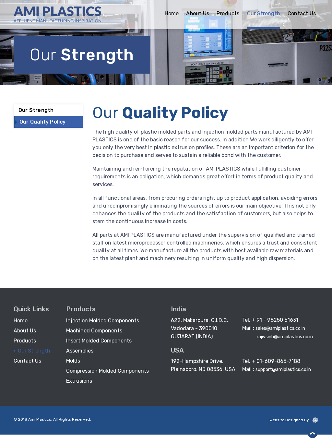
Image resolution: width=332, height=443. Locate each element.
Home (172, 13)
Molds (73, 361)
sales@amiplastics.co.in (280, 328)
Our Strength (263, 13)
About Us (197, 13)
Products (228, 13)
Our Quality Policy (42, 122)
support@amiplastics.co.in (283, 369)
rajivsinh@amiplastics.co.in (285, 337)
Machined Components (94, 331)
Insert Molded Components (99, 341)
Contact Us (302, 13)
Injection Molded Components (102, 320)
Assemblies (79, 351)
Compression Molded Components (107, 371)
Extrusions (79, 381)
